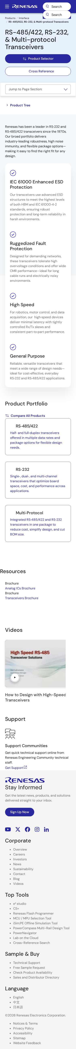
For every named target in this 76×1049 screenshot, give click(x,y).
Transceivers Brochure (21, 598)
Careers (19, 854)
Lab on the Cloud (25, 938)
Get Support (14, 768)
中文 (16, 1002)
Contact (19, 874)
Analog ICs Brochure (20, 588)
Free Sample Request (29, 967)
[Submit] (47, 15)
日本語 (18, 1007)
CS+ (16, 908)
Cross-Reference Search (31, 943)
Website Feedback (27, 1043)
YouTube (8, 829)
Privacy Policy (23, 1028)
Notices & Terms (25, 1023)
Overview (20, 849)
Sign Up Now (19, 812)
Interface (24, 18)
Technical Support (26, 963)
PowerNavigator (25, 933)
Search (57, 6)
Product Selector (41, 58)
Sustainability (23, 869)
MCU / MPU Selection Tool (32, 918)
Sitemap (19, 1038)
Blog (16, 879)
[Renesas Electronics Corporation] (24, 6)
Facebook (27, 829)
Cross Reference (41, 71)
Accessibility (22, 1033)
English (18, 997)
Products (10, 18)
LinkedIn (46, 829)
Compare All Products (28, 416)
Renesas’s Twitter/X (17, 829)
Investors (20, 859)
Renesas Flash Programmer (33, 913)
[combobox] (57, 15)
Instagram (37, 829)
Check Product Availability (32, 972)
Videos (18, 884)
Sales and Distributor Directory (36, 977)
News (17, 864)
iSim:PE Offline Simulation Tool (35, 923)
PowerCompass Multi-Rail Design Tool (41, 928)
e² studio (19, 904)
